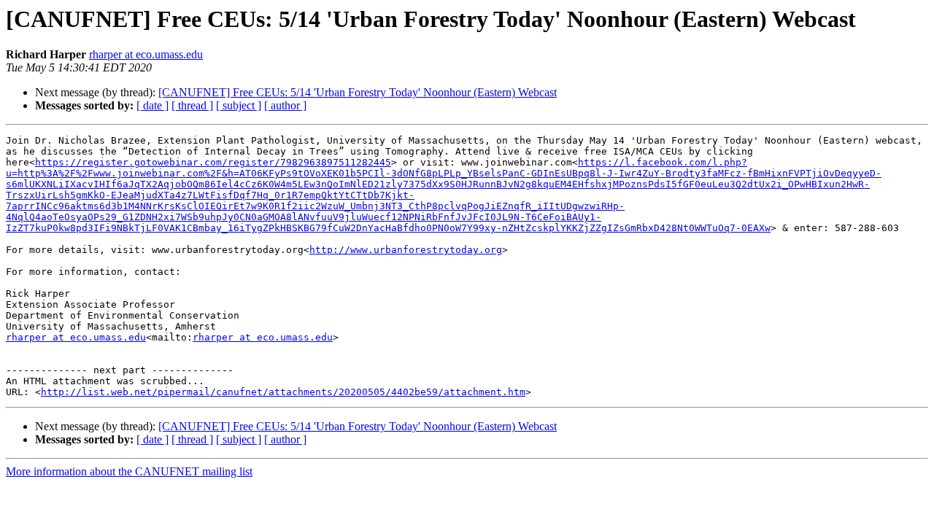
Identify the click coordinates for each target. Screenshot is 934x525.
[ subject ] (238, 105)
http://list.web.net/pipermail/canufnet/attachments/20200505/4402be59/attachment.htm (283, 391)
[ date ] (152, 105)
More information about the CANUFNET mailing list (129, 471)
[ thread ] (192, 105)
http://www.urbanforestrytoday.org (405, 249)
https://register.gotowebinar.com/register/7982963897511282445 (213, 162)
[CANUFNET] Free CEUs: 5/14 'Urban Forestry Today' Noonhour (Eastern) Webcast (357, 92)
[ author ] (285, 105)
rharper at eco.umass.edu (146, 54)
